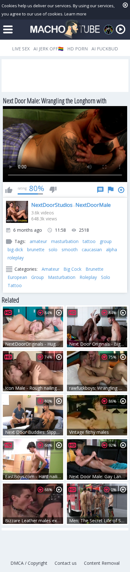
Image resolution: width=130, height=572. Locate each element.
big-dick (15, 249)
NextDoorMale (93, 204)
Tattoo (15, 285)
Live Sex (21, 49)
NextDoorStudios (52, 204)
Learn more (75, 14)
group (106, 241)
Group (37, 277)
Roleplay (88, 277)
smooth (70, 249)
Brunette (94, 269)
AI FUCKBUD (105, 49)
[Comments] (100, 190)
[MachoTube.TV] (65, 29)
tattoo (89, 241)
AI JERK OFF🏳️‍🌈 (48, 49)
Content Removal (102, 563)
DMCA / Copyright (28, 563)
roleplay (16, 258)
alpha (111, 249)
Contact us (66, 563)
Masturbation (61, 277)
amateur (38, 241)
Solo (105, 277)
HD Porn (77, 49)
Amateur (50, 269)
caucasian (92, 249)
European (17, 277)
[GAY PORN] (108, 29)
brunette (35, 249)
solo (53, 249)
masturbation (65, 241)
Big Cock (72, 269)
